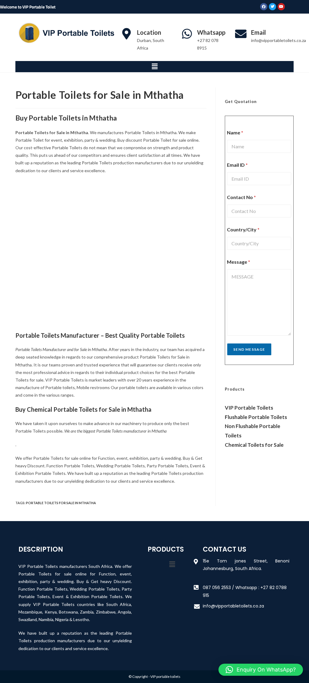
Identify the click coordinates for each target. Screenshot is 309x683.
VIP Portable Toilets (249, 407)
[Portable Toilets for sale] (63, 215)
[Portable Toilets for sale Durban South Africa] (63, 287)
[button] (154, 66)
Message (238, 262)
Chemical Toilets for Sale (254, 445)
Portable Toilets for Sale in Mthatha (61, 503)
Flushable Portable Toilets (256, 417)
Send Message (249, 349)
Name (235, 132)
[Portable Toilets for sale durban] (158, 215)
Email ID (237, 165)
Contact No (241, 197)
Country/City (243, 229)
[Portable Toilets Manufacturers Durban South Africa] (158, 287)
